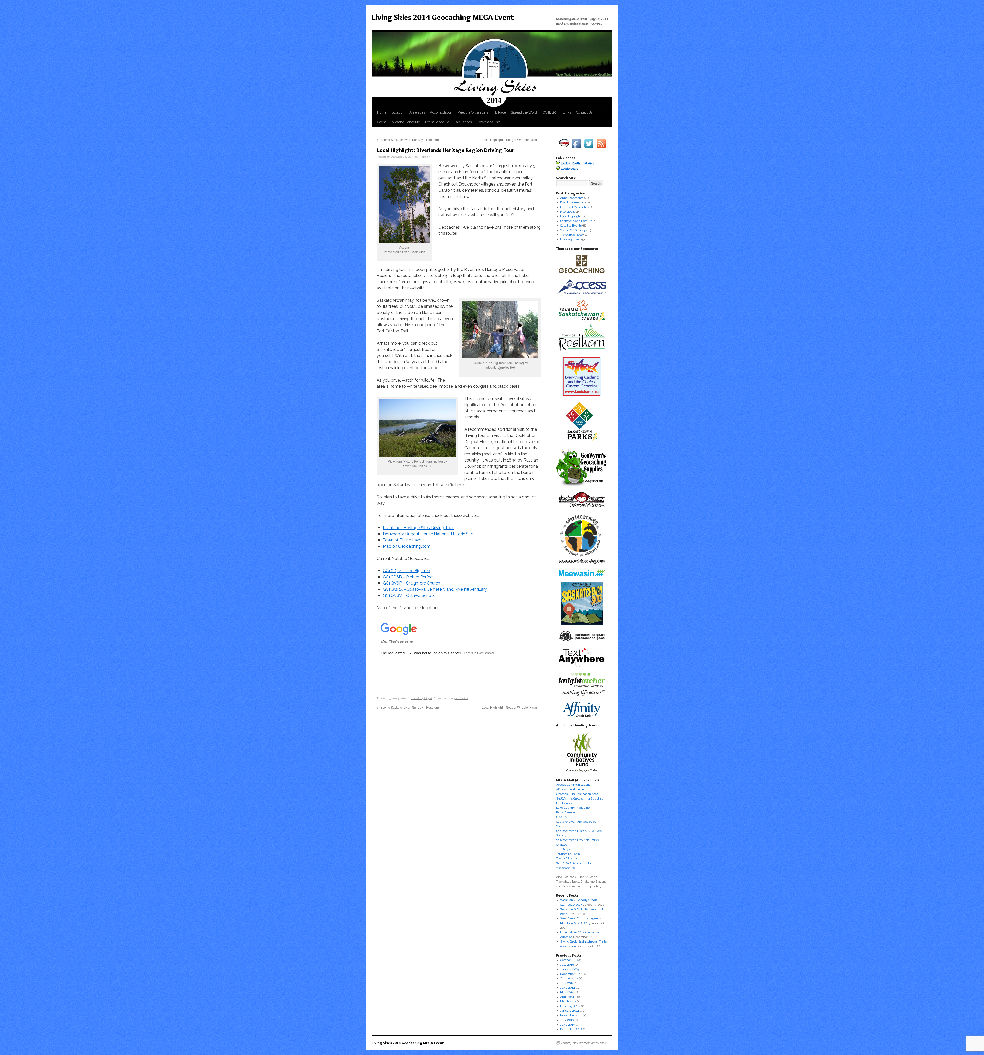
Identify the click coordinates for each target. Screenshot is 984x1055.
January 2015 (569, 969)
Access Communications (573, 784)
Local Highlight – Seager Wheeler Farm (511, 139)
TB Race (499, 112)
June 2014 (567, 987)
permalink (461, 698)
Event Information (572, 202)
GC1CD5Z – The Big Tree (406, 570)
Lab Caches (463, 122)
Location (398, 112)
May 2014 (567, 992)
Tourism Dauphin (568, 854)
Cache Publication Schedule (398, 122)
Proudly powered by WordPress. (583, 1043)
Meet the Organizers (472, 112)
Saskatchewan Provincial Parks (577, 840)
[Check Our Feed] (601, 148)
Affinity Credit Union (570, 789)
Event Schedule (437, 122)
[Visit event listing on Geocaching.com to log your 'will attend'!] (564, 148)
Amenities (417, 112)
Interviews (567, 211)
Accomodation (441, 112)
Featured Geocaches (574, 207)
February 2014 (570, 1006)
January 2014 (569, 1010)
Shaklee (561, 844)
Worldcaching (565, 867)
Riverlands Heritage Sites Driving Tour (418, 527)
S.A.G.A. (561, 817)
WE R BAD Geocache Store (574, 863)
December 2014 (571, 974)
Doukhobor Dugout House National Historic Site (428, 533)
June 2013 (567, 1024)
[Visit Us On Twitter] (589, 148)
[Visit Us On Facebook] (576, 148)
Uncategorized (570, 239)
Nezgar (424, 156)
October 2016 (569, 960)
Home (381, 112)
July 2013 (567, 1020)
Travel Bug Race (571, 235)
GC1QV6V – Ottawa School (409, 595)
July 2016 (567, 964)
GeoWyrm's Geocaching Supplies (579, 798)
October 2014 (569, 978)
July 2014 (567, 983)
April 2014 (567, 997)
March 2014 (568, 1001)
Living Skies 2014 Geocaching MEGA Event (443, 17)
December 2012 (571, 1029)
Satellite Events (571, 225)
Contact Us (584, 112)
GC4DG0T (550, 112)
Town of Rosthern (568, 858)
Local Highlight (421, 698)
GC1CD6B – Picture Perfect (408, 577)
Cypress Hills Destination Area (577, 794)
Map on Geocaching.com (406, 546)
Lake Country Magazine (573, 808)
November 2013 (571, 1015)
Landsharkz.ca (566, 803)
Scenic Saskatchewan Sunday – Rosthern (408, 139)
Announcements (571, 198)
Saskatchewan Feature (576, 221)
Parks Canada (565, 812)
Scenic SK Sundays (573, 230)
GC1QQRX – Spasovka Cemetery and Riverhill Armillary (435, 589)
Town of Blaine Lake (402, 540)
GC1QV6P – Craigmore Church (411, 583)
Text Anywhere (566, 849)
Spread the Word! (524, 112)
